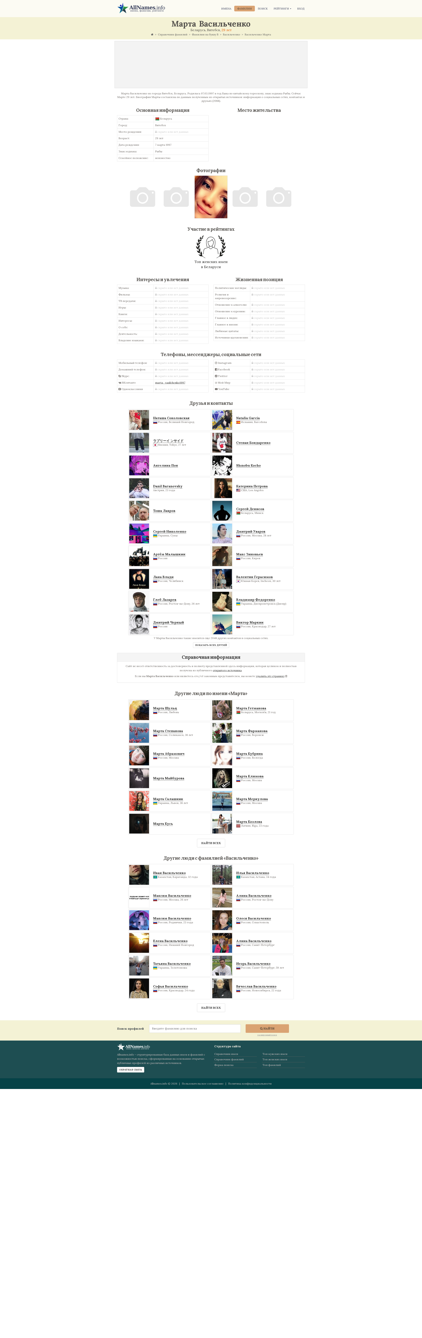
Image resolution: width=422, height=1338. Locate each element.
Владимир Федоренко (255, 600)
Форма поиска (223, 1065)
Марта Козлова (249, 822)
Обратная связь (130, 1069)
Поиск (263, 8)
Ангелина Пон (165, 465)
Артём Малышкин (169, 554)
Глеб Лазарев (164, 600)
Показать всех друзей (211, 645)
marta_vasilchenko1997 (170, 382)
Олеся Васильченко (253, 918)
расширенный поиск (267, 1035)
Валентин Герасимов (254, 577)
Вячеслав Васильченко (256, 986)
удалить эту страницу (270, 676)
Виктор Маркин (250, 622)
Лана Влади (163, 577)
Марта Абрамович (168, 754)
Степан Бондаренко (253, 443)
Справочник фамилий (229, 1059)
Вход (300, 8)
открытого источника (227, 670)
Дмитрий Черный (168, 622)
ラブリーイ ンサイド (168, 441)
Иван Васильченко (169, 873)
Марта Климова (250, 776)
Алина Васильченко (253, 895)
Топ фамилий (272, 1065)
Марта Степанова (168, 731)
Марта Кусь (163, 824)
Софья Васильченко (170, 986)
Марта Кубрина (249, 754)
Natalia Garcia (248, 418)
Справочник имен (226, 1054)
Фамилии (244, 8)
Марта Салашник (168, 799)
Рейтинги (282, 8)
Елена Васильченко (170, 941)
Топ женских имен (275, 1059)
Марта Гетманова (251, 708)
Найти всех (211, 843)
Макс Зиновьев (249, 554)
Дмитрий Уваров (250, 531)
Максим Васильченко (172, 895)
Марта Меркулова (252, 799)
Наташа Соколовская (171, 418)
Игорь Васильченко (253, 964)
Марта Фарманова (252, 731)
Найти (268, 1028)
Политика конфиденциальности (250, 1083)
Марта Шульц (165, 708)
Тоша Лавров (164, 511)
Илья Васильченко (252, 873)
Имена (226, 8)
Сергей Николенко (169, 531)
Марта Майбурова (168, 778)
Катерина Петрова (252, 486)
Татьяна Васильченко (172, 964)
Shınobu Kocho (248, 465)
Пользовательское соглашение (203, 1083)
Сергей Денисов (250, 509)
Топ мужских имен (275, 1054)
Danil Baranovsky (167, 486)
